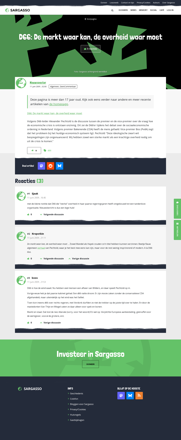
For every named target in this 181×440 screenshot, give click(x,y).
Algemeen (54, 86)
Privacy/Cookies (143, 2)
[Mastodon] (121, 395)
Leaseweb (114, 2)
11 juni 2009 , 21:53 (36, 281)
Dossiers (123, 10)
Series (133, 10)
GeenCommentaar (68, 86)
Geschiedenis (76, 393)
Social (153, 10)
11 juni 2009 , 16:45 (36, 197)
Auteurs (156, 2)
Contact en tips (127, 2)
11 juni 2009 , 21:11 (36, 237)
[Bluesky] (130, 395)
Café (162, 10)
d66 (49, 150)
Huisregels (75, 414)
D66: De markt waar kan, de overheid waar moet (54, 113)
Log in (170, 10)
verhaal (41, 247)
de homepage (58, 104)
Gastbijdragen (77, 420)
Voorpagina (91, 19)
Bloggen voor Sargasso (82, 404)
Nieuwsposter (38, 82)
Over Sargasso (168, 2)
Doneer (104, 2)
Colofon (74, 398)
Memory (143, 10)
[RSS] (139, 395)
